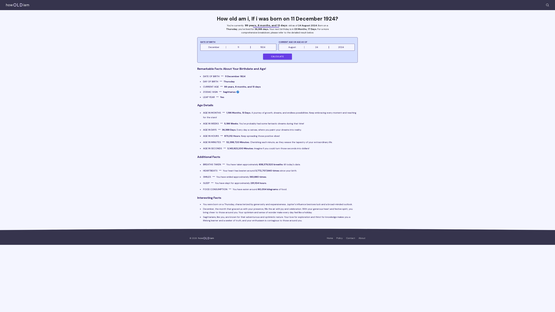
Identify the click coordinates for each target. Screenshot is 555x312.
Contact (350, 238)
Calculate (277, 56)
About (362, 238)
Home (330, 238)
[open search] (547, 5)
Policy (339, 238)
